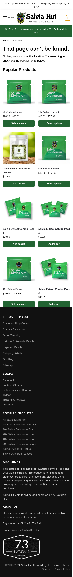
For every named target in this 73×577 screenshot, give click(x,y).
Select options (18, 123)
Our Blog (8, 359)
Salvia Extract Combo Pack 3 (54, 291)
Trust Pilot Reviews (14, 399)
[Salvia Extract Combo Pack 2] (54, 208)
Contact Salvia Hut (14, 329)
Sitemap (8, 365)
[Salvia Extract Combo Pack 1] (19, 208)
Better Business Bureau (17, 389)
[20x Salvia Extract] (19, 91)
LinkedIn (8, 404)
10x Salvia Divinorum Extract (20, 429)
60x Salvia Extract (48, 168)
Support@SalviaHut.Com (25, 529)
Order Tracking (12, 335)
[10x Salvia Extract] (54, 91)
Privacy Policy (62, 568)
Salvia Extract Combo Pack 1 (18, 231)
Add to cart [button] (19, 183)
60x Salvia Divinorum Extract (20, 443)
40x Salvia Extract (13, 289)
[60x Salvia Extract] (54, 148)
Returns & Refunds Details (18, 341)
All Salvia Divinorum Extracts (19, 424)
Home (6, 40)
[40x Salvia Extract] (19, 268)
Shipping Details (12, 353)
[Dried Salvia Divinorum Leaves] (19, 148)
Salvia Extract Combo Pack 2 (54, 231)
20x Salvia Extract (13, 112)
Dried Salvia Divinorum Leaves (16, 170)
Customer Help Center (16, 323)
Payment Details (12, 347)
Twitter (7, 394)
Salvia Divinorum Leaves (17, 453)
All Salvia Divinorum (14, 419)
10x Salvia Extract (48, 112)
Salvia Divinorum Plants (17, 448)
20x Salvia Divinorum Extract (20, 434)
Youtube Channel (13, 385)
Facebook (9, 380)
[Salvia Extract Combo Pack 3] (54, 268)
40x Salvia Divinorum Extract (20, 439)
